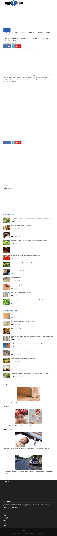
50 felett (21, 35)
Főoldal (7, 30)
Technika (48, 32)
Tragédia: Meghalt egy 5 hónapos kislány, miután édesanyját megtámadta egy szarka (25, 425)
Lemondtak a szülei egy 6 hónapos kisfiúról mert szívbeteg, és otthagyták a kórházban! (26, 448)
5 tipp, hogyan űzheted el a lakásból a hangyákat (16, 402)
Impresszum (25, 533)
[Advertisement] (30, 17)
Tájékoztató (31, 533)
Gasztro (40, 32)
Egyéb (7, 35)
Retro (14, 35)
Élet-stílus (32, 32)
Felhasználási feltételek (41, 533)
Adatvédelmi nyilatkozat (16, 533)
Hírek (15, 32)
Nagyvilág (22, 32)
